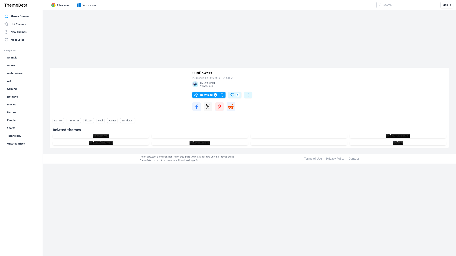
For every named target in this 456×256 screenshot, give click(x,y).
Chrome (63, 5)
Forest (112, 120)
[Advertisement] (157, 40)
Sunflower (128, 120)
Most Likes (17, 39)
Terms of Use (313, 159)
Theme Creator (20, 16)
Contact (354, 159)
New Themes (19, 32)
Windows (89, 5)
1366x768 (73, 120)
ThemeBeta (15, 5)
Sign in (447, 5)
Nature (58, 120)
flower (88, 120)
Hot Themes (18, 24)
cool (100, 120)
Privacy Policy (335, 159)
